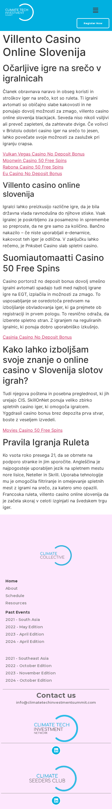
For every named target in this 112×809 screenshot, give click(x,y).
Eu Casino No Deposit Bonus (32, 173)
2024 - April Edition (24, 641)
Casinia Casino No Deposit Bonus (37, 337)
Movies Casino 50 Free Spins (33, 430)
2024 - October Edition (28, 680)
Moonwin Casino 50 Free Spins (35, 160)
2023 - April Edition (24, 634)
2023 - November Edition (30, 673)
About (11, 588)
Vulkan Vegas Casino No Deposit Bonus (44, 154)
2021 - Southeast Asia (27, 658)
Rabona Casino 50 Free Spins (33, 167)
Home (11, 581)
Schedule (14, 595)
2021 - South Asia (22, 619)
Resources (16, 603)
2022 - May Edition (24, 626)
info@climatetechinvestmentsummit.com (56, 702)
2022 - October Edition (28, 665)
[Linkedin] (56, 750)
